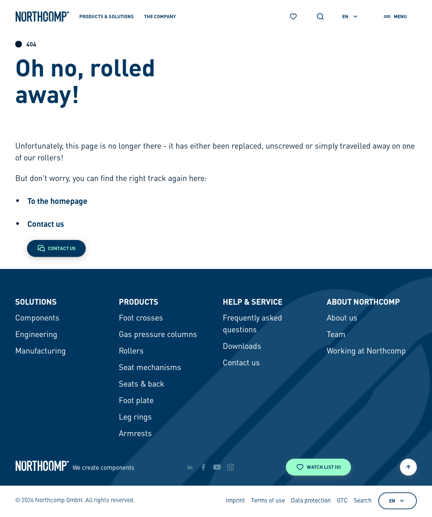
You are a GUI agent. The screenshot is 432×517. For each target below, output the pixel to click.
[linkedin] (190, 467)
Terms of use (268, 501)
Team (336, 335)
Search (363, 501)
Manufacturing (40, 351)
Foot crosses (141, 318)
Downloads (242, 347)
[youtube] (217, 467)
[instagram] (230, 467)
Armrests (135, 434)
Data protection (311, 501)
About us (342, 318)
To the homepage (57, 201)
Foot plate (136, 401)
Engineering (36, 335)
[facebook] (203, 467)
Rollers (131, 351)
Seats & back (141, 385)
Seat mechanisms (150, 368)
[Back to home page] (42, 16)
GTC (342, 501)
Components (37, 318)
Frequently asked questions (252, 324)
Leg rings (135, 418)
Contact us (45, 224)
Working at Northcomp (366, 351)
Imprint (235, 501)
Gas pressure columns (158, 335)
